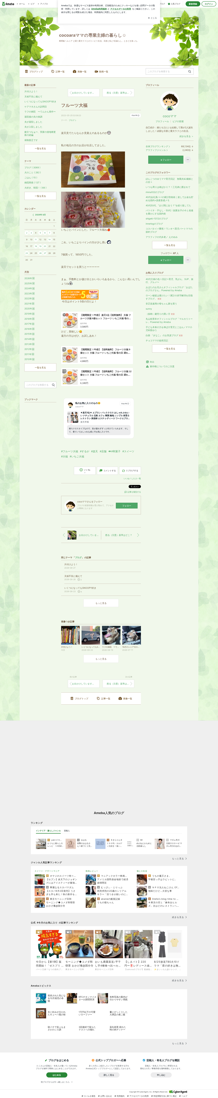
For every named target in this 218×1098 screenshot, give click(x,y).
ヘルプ (184, 1096)
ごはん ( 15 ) (30, 177)
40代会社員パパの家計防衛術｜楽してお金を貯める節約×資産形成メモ (169, 199)
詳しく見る (109, 1075)
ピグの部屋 (178, 121)
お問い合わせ (106, 1096)
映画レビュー (92, 871)
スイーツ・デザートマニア (47, 871)
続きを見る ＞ (187, 136)
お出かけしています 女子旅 (85, 92)
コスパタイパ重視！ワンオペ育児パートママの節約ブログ (169, 230)
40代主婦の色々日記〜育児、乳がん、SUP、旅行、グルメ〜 (169, 281)
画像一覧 (82, 71)
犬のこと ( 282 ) (32, 172)
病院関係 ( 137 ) (32, 182)
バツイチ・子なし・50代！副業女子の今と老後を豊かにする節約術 (169, 212)
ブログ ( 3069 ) (32, 167)
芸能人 (67, 830)
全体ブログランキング (157, 146)
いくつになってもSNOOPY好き (40, 101)
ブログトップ (36, 71)
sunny (149, 308)
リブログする (132, 470)
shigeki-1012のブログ (157, 218)
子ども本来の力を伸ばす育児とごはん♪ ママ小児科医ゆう (169, 329)
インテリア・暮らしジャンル (48, 830)
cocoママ (170, 116)
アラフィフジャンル (156, 150)
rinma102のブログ (155, 192)
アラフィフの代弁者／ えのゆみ (162, 237)
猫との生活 (142, 871)
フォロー (126, 505)
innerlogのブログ (154, 223)
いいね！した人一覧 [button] (132, 478)
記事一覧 (60, 71)
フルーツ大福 (74, 105)
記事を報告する (134, 492)
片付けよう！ (31, 91)
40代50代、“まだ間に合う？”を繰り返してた (168, 205)
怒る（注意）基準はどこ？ (120, 92)
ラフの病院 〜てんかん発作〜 (40, 111)
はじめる (57, 1075)
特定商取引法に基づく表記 (165, 1096)
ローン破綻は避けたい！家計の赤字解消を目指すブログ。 (169, 297)
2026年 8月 (40, 214)
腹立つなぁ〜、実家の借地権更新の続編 (40, 133)
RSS (152, 362)
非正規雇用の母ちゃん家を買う (161, 303)
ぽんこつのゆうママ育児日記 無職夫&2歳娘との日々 (169, 180)
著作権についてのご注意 (162, 366)
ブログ (72, 120)
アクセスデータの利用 (139, 1096)
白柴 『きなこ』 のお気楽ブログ (164, 335)
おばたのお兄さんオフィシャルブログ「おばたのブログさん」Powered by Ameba (169, 289)
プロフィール (162, 121)
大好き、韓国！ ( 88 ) (35, 187)
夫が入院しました (33, 126)
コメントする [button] (109, 470)
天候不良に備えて (33, 96)
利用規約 (120, 1096)
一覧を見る (169, 245)
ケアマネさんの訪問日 (35, 106)
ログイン (209, 4)
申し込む (161, 1075)
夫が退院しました (33, 121)
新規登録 (193, 4)
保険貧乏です (31, 140)
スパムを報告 (89, 1096)
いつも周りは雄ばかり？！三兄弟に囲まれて (168, 187)
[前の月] (33, 215)
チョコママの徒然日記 (157, 340)
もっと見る (101, 603)
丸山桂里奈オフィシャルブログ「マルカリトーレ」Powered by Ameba (169, 320)
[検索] (190, 72)
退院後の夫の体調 (33, 116)
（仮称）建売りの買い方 (160, 313)
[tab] (48, 830)
